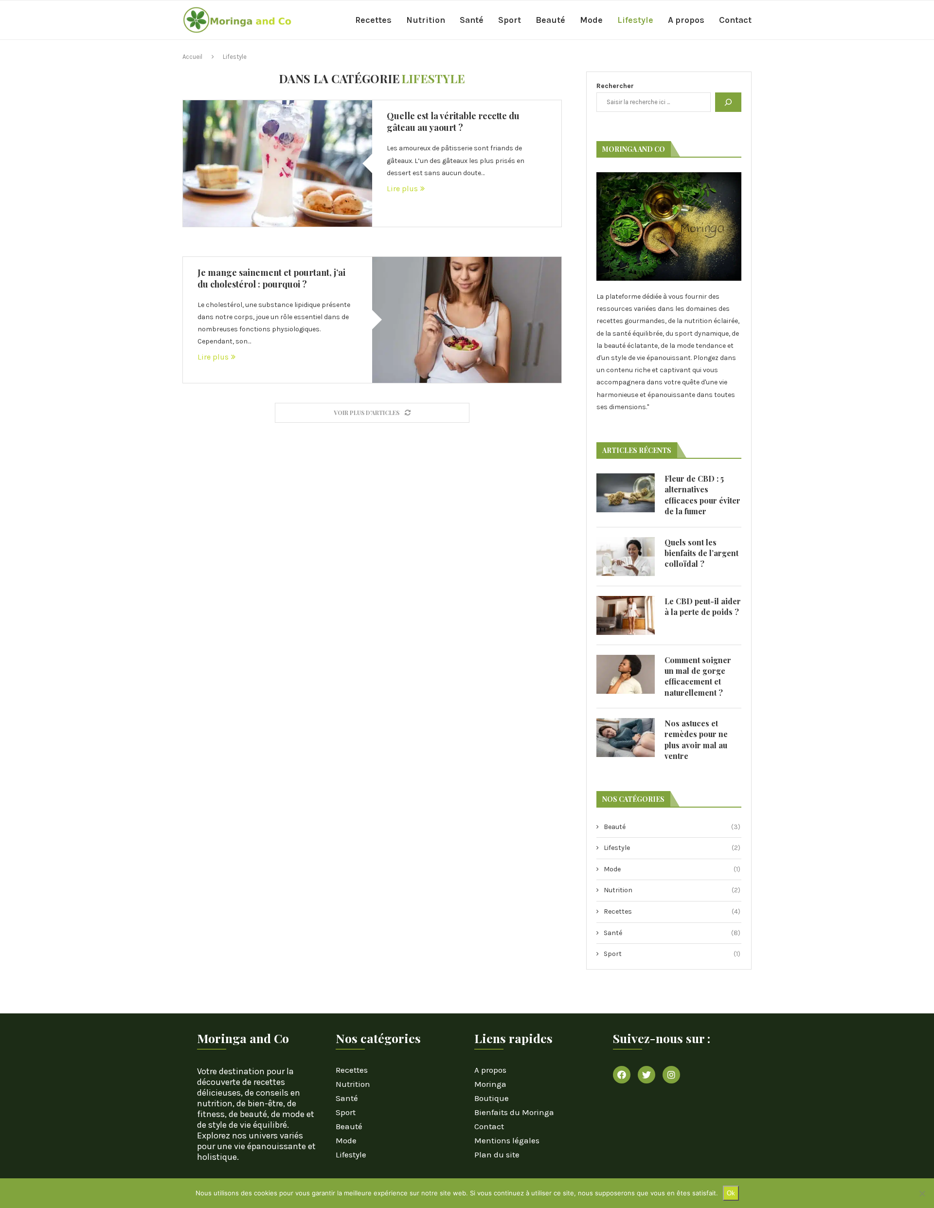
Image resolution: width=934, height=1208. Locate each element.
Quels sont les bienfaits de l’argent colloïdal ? (701, 553)
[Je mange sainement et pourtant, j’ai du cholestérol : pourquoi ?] (466, 320)
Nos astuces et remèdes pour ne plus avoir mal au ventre (696, 739)
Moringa (490, 1084)
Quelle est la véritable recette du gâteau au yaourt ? (453, 121)
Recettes (373, 20)
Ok (731, 1193)
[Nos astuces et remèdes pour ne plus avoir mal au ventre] (625, 737)
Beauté (550, 20)
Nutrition (425, 20)
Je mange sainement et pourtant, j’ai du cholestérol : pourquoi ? (271, 278)
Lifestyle (635, 20)
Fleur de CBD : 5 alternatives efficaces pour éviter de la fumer (702, 494)
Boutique (491, 1098)
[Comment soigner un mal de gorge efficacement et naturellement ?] (625, 674)
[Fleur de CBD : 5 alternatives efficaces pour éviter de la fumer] (625, 492)
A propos (686, 20)
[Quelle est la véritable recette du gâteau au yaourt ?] (277, 163)
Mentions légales (506, 1140)
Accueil (192, 56)
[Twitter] (646, 1074)
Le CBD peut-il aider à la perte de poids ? (703, 606)
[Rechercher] (728, 102)
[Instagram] (671, 1074)
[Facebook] (621, 1074)
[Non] (922, 1193)
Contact (735, 20)
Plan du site (497, 1155)
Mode (591, 20)
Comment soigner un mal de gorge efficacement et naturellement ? (698, 676)
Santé (472, 20)
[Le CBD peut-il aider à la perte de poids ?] (625, 615)
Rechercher (615, 86)
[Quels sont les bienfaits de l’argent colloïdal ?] (625, 556)
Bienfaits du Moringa (514, 1112)
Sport (509, 20)
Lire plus (402, 188)
